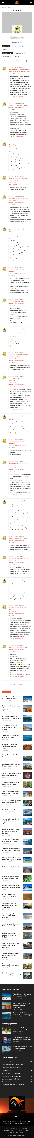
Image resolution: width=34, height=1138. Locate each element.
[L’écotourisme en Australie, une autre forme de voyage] (27, 878)
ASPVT (22, 1132)
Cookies (24, 1128)
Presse (27, 1130)
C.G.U (15, 1130)
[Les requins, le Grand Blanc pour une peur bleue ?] (27, 738)
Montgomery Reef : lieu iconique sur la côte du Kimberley (9, 935)
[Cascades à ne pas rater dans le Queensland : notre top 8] (27, 784)
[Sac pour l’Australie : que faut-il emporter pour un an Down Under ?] (27, 803)
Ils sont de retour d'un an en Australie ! (19, 71)
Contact (21, 1130)
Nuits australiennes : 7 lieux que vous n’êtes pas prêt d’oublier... (10, 831)
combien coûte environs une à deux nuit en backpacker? (18, 332)
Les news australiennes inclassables (13, 1085)
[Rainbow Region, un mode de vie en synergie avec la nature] (27, 966)
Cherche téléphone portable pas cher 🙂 (18, 146)
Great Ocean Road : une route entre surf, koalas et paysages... (11, 708)
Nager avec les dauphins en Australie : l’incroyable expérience (10, 821)
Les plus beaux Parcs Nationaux (11, 1067)
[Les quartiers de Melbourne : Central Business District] (27, 766)
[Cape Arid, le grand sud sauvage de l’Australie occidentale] (27, 916)
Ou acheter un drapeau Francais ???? (18, 558)
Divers (26, 582)
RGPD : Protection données (13, 1128)
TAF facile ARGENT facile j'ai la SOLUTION (17, 231)
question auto (12, 582)
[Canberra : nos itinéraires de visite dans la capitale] (27, 869)
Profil (14, 46)
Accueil (4, 7)
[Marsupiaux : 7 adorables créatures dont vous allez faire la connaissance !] (6, 1030)
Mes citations (18, 53)
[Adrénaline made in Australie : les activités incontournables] (27, 887)
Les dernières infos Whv (9, 1070)
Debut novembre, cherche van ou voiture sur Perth (17, 179)
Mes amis (16, 56)
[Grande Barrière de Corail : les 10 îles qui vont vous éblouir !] (27, 812)
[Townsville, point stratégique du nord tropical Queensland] (27, 851)
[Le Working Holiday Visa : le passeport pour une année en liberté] (6, 1040)
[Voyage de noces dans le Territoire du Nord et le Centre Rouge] (27, 747)
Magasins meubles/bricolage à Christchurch (16, 270)
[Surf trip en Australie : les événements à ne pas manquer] (27, 718)
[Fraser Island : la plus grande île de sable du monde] (27, 699)
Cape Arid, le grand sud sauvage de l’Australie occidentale (9, 915)
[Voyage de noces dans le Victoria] (27, 757)
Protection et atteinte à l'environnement (14, 1082)
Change (26, 501)
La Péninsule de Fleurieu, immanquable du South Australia (9, 727)
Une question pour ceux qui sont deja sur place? (18, 464)
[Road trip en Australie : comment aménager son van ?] (27, 975)
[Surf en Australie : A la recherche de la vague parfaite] (27, 897)
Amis (21, 46)
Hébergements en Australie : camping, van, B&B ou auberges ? (10, 945)
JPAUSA (12, 1132)
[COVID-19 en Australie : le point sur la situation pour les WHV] (27, 775)
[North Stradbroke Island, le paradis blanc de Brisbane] (27, 794)
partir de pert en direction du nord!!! (18, 198)
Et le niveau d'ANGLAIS (15, 69)
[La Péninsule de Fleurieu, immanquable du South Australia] (27, 727)
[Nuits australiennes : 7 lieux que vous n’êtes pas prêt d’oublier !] (27, 831)
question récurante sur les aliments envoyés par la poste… (18, 355)
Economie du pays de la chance (11, 1079)
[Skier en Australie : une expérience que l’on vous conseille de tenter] (27, 906)
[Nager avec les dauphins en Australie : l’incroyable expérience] (27, 821)
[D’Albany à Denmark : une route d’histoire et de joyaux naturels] (27, 860)
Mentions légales (8, 1130)
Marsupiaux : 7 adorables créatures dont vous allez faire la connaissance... (22, 1030)
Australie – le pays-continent (16, 107)
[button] (31, 2)
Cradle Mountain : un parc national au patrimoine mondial (10, 955)
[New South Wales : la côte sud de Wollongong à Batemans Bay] (27, 926)
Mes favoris (7, 56)
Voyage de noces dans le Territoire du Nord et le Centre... (9, 746)
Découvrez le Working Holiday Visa (12, 1065)
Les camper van (12, 301)
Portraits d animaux (13, 105)
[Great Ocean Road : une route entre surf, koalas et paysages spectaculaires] (27, 708)
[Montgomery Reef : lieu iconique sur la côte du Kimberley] (27, 935)
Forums (5, 49)
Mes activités (7, 53)
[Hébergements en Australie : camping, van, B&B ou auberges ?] (27, 945)
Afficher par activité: (7, 61)
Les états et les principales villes (11, 1076)
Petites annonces (21, 149)
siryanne (10, 67)
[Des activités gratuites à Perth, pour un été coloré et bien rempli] (27, 842)
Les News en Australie (8, 1062)
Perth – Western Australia (15, 184)
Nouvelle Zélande (21, 273)
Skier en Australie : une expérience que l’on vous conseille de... (9, 905)
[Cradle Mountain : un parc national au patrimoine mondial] (27, 956)
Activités (6, 46)
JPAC (17, 1132)
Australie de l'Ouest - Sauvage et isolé (13, 1073)
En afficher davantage (17, 96)
